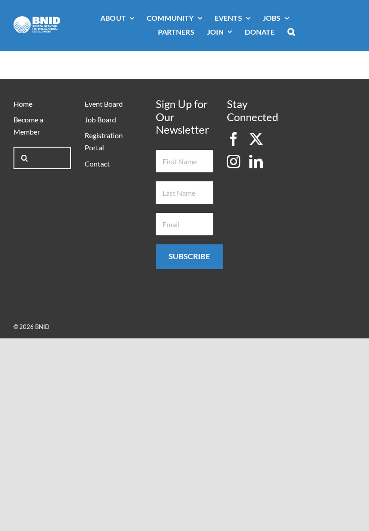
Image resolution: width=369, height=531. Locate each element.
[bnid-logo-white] (37, 20)
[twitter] (256, 139)
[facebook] (233, 139)
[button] (291, 32)
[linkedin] (256, 161)
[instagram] (233, 161)
